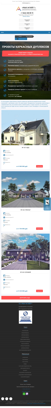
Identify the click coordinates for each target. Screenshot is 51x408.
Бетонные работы (25, 334)
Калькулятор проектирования (25, 374)
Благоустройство (25, 343)
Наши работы (25, 359)
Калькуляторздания (27, 28)
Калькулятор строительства (25, 372)
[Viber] (27, 394)
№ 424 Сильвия (25, 272)
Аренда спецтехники (25, 345)
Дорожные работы (25, 347)
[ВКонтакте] (6, 398)
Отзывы (25, 363)
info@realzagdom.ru (26, 3)
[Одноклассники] (10, 398)
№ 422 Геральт (25, 210)
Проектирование (25, 332)
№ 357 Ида (25, 147)
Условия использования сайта (39, 403)
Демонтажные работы (25, 339)
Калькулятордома (27, 24)
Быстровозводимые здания (25, 350)
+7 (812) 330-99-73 (27, 13)
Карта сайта (29, 403)
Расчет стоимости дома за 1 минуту (47, 207)
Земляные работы (25, 337)
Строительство (25, 330)
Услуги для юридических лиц (25, 366)
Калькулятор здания (25, 376)
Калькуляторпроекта (27, 20)
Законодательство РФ (25, 368)
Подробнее (39, 166)
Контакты (25, 370)
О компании (25, 357)
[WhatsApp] (24, 394)
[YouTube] (2, 398)
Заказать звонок (26, 16)
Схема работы (25, 361)
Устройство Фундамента (25, 341)
